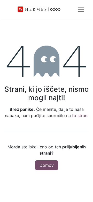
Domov (47, 165)
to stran (79, 115)
